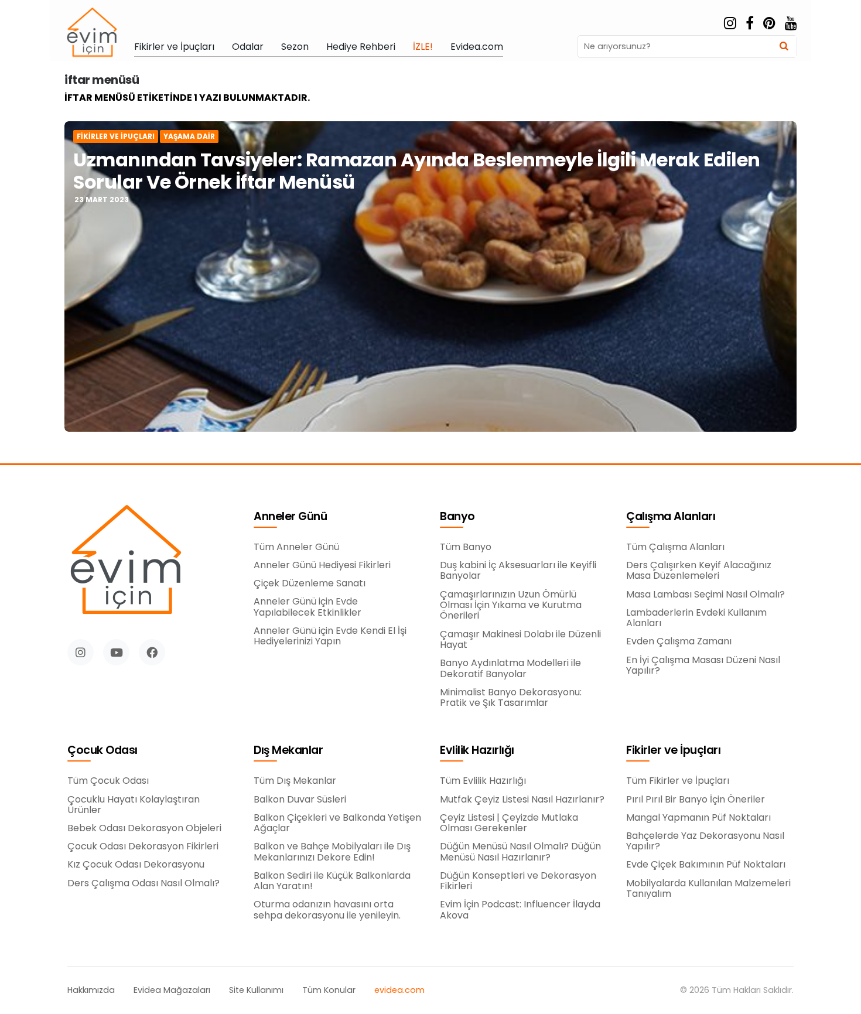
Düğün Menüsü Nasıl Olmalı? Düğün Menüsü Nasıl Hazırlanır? (520, 852)
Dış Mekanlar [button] (288, 750)
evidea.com (399, 990)
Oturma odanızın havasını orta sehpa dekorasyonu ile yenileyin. (327, 910)
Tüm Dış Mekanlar (295, 781)
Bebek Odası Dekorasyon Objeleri (144, 828)
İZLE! (423, 47)
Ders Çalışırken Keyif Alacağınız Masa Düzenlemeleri (698, 571)
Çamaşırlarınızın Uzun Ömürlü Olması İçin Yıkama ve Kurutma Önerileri (511, 605)
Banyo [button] (457, 517)
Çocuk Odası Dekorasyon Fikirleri (142, 846)
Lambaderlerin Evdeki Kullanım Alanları (696, 618)
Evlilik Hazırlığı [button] (477, 750)
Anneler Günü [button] (290, 517)
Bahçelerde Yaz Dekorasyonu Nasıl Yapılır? (705, 841)
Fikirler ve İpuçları (174, 47)
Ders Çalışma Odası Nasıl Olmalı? (143, 883)
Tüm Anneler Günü (296, 547)
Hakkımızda (91, 990)
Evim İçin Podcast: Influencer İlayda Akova (520, 910)
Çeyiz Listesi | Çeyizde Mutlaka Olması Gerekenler (509, 823)
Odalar (248, 47)
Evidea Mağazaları (172, 990)
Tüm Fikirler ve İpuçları (677, 781)
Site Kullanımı (256, 990)
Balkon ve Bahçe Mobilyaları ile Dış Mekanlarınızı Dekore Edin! (332, 852)
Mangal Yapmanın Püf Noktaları (698, 817)
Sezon (295, 47)
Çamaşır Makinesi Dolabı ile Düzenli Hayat (520, 640)
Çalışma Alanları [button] (670, 517)
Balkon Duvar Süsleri (300, 799)
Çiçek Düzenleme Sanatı (309, 583)
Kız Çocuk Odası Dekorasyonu (135, 864)
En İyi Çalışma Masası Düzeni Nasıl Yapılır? (703, 666)
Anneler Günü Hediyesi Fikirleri (322, 565)
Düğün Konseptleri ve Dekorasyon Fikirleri (518, 881)
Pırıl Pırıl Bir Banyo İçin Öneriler (695, 799)
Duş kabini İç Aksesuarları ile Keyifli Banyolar (518, 571)
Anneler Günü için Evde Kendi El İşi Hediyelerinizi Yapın (330, 636)
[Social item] (730, 23)
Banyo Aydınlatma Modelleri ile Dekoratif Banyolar (510, 669)
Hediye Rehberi (360, 47)
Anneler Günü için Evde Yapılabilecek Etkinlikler (307, 607)
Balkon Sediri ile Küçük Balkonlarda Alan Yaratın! (332, 881)
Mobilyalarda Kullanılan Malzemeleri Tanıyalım (708, 889)
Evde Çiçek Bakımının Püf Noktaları (705, 864)
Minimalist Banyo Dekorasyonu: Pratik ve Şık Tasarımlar (511, 698)
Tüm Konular (329, 990)
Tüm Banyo (465, 547)
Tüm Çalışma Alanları (675, 547)
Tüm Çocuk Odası (108, 781)
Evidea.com (476, 47)
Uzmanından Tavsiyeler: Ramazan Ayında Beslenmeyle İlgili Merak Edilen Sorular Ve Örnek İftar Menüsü (416, 170)
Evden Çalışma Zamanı (679, 641)
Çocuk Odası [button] (102, 750)
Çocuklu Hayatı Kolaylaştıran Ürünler (133, 805)
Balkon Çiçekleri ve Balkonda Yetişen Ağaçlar (337, 823)
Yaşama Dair (189, 136)
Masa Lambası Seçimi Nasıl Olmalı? (705, 594)
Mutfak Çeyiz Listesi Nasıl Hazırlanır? (522, 799)
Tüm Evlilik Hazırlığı (483, 781)
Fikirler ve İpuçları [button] (673, 750)
